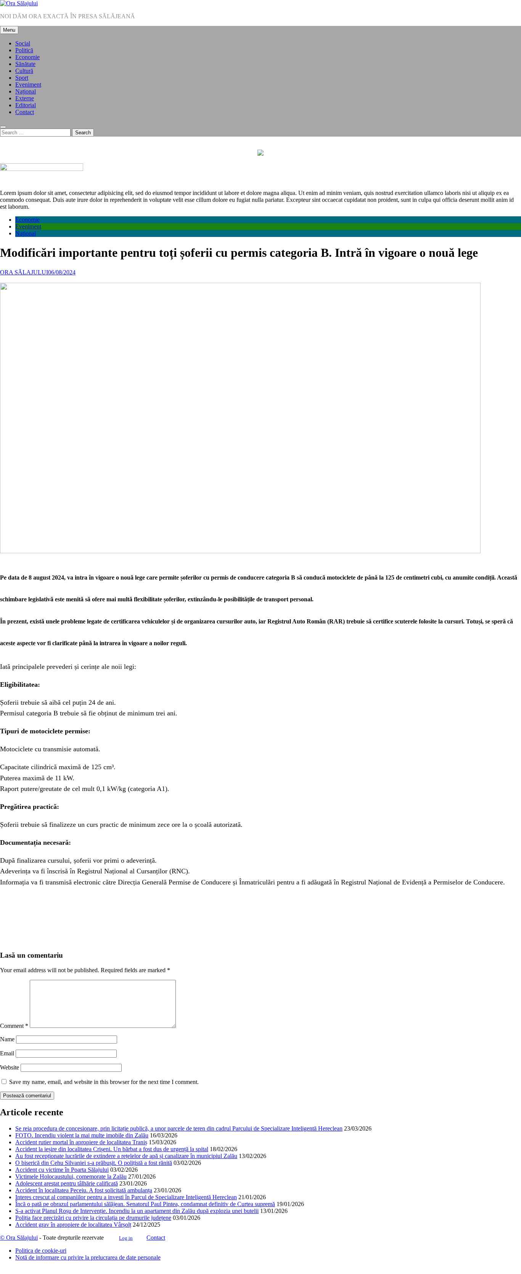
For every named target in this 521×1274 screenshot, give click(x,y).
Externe (24, 98)
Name (7, 1039)
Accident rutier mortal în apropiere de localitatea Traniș (81, 1142)
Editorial (25, 105)
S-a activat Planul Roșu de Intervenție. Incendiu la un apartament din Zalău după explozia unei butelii (137, 1211)
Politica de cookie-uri (40, 1250)
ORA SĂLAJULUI (24, 272)
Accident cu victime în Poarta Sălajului (62, 1169)
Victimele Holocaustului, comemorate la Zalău (71, 1176)
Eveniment (28, 84)
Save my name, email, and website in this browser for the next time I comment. (104, 1082)
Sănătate (25, 64)
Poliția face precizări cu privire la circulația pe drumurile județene (93, 1217)
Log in (126, 1238)
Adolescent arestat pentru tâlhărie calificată (66, 1183)
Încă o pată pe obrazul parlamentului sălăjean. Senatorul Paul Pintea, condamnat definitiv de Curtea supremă (145, 1204)
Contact (24, 112)
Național (25, 91)
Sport (21, 77)
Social (22, 43)
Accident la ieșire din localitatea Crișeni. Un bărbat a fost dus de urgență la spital (111, 1149)
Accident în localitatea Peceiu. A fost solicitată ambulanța (83, 1190)
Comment (14, 1026)
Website (9, 1067)
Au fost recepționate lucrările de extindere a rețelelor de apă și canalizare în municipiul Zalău (126, 1156)
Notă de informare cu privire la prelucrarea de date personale (88, 1257)
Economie (27, 57)
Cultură (24, 71)
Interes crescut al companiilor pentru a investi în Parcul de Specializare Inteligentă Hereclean (126, 1197)
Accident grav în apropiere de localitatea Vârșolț (73, 1224)
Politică (24, 50)
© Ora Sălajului (19, 1237)
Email (7, 1053)
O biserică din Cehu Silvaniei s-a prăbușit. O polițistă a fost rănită (93, 1163)
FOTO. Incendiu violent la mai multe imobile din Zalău (81, 1135)
